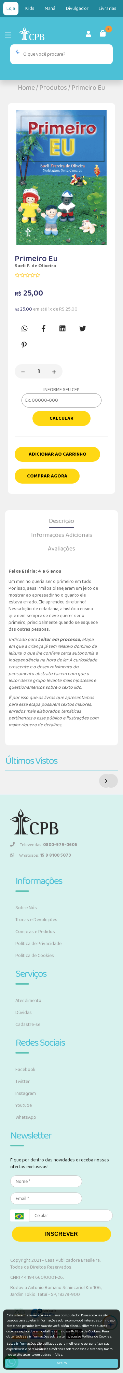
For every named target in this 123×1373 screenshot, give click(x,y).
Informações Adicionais (61, 535)
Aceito (62, 1363)
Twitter (22, 1081)
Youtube (23, 1105)
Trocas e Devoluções (36, 920)
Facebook (25, 1069)
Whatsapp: (45, 855)
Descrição (61, 521)
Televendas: (48, 844)
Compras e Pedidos (35, 931)
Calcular (61, 418)
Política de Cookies (34, 955)
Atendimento (28, 1000)
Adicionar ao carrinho (57, 454)
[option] (61, 177)
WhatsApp (25, 1117)
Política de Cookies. (97, 1336)
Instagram (25, 1093)
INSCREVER (61, 1234)
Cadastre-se (27, 1024)
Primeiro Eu (88, 87)
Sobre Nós (26, 908)
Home (26, 87)
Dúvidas (23, 1012)
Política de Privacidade (38, 943)
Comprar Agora (47, 476)
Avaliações (61, 549)
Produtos (53, 87)
